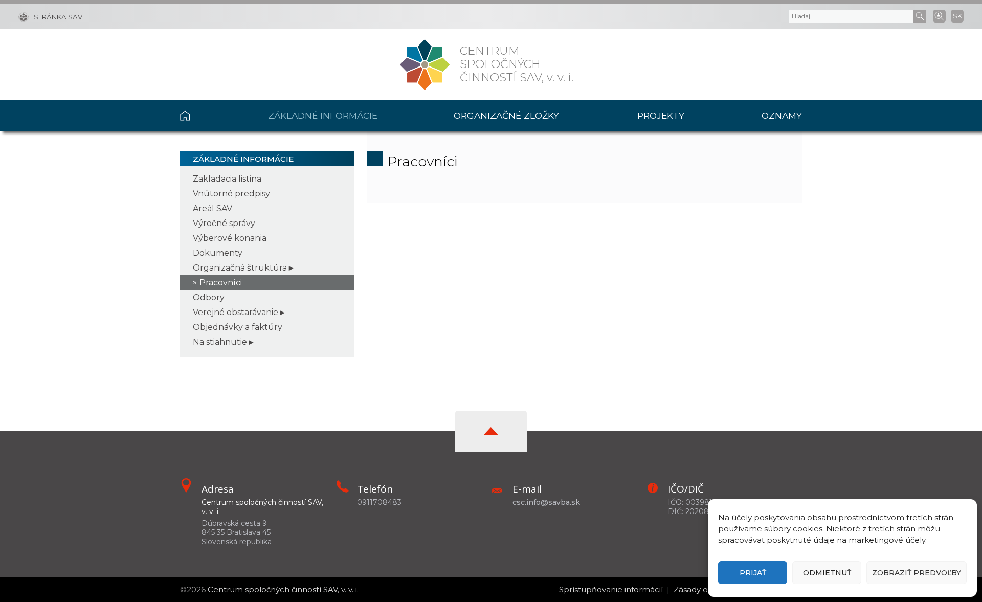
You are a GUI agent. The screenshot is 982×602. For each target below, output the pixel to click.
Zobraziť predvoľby (916, 572)
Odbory (209, 297)
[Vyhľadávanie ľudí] (939, 15)
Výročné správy (224, 223)
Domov (205, 115)
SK (957, 16)
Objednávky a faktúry (237, 327)
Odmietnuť (827, 572)
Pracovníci (220, 282)
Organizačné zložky (506, 115)
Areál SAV (212, 208)
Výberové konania (229, 238)
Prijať (753, 572)
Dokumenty (217, 253)
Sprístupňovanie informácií (611, 589)
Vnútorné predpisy (231, 193)
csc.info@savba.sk (546, 502)
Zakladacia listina (227, 179)
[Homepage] (425, 64)
